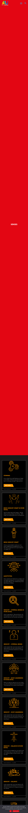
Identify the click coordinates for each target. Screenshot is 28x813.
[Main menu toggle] (21, 3)
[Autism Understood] (5, 3)
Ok (10, 811)
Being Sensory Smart (11, 542)
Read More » (8, 485)
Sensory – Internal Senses (13, 644)
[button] (25, 3)
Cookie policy (16, 811)
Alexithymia (8, 576)
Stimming (7, 475)
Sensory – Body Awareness (13, 712)
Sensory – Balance (10, 781)
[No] (26, 809)
